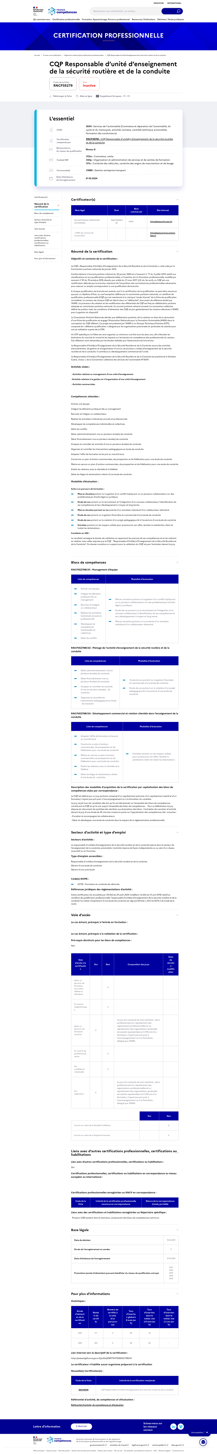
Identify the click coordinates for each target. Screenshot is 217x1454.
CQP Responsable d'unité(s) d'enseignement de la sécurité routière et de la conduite (129, 140)
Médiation (159, 3)
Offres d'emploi (39, 1451)
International (174, 3)
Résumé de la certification (91, 251)
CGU (155, 1451)
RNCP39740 (83, 1389)
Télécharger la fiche (62, 96)
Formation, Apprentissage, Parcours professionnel (106, 19)
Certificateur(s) (83, 199)
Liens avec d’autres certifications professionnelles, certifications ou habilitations (124, 1153)
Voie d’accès (80, 914)
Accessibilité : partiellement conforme (138, 1451)
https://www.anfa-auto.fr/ (161, 221)
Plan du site (118, 1451)
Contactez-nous (178, 1451)
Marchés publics (64, 1451)
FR (124, 96)
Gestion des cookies (105, 1451)
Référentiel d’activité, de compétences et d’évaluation (97, 1404)
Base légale (80, 1229)
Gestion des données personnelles (84, 1451)
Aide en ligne (86, 96)
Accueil (37, 55)
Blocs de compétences (88, 562)
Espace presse (51, 1451)
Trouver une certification (52, 55)
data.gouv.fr (176, 1445)
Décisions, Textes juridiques (170, 19)
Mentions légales (165, 1451)
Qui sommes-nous (41, 19)
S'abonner (81, 1426)
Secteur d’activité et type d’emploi (98, 832)
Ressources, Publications (143, 19)
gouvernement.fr (97, 1445)
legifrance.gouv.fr (139, 1445)
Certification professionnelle (66, 19)
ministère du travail (118, 1445)
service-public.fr (159, 1445)
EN (128, 96)
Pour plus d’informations (90, 1293)
